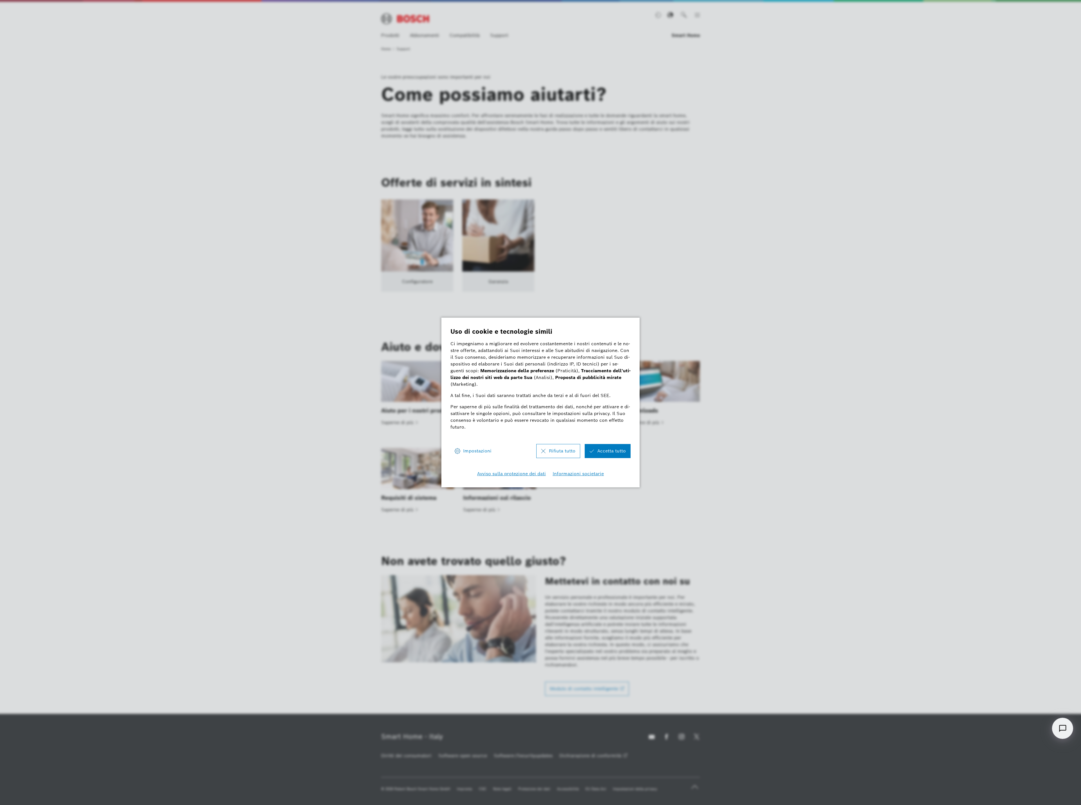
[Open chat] (1062, 728)
